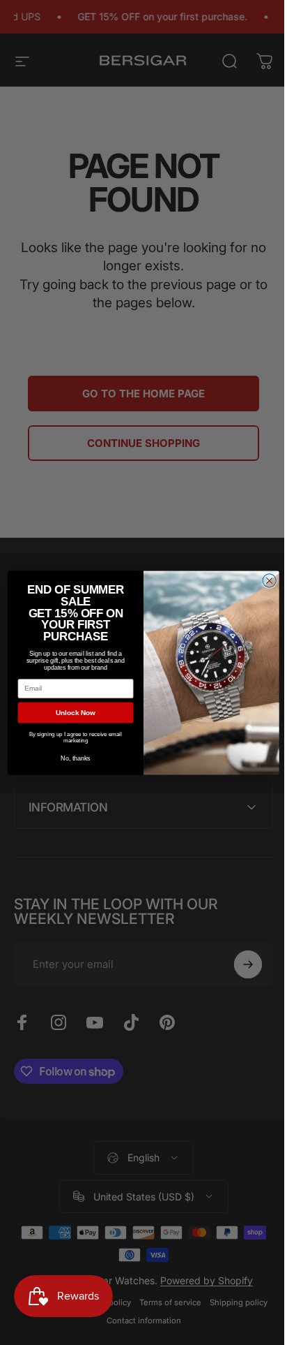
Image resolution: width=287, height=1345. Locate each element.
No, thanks (70, 757)
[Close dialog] (263, 580)
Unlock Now (70, 712)
